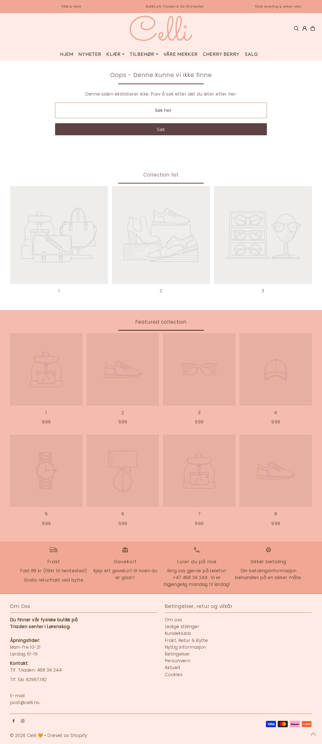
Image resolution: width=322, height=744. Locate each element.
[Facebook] (14, 721)
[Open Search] (296, 28)
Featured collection (160, 322)
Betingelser (177, 654)
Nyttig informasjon (185, 647)
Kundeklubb (178, 633)
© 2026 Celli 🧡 (26, 735)
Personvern (177, 661)
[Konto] (304, 28)
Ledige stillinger (182, 627)
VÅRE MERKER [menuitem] (181, 54)
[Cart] (313, 28)
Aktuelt (172, 668)
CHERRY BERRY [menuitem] (221, 54)
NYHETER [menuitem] (89, 54)
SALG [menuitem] (251, 54)
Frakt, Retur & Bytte (186, 640)
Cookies (173, 675)
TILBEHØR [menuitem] (142, 54)
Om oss (173, 620)
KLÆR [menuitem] (113, 54)
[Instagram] (22, 721)
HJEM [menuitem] (66, 54)
